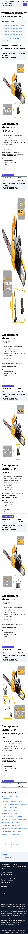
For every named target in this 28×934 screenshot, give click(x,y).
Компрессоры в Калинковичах (11, 825)
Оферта (4, 902)
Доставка (5, 896)
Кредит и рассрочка (8, 893)
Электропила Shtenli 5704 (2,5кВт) (13, 31)
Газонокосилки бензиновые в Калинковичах (10, 835)
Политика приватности (9, 899)
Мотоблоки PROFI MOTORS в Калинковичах (14, 845)
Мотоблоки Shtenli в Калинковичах (12, 801)
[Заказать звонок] (25, 4)
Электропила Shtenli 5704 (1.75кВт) (14, 25)
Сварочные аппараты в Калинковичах (13, 816)
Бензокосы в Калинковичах (10, 810)
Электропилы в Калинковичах (10, 848)
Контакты (5, 890)
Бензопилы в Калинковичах (10, 807)
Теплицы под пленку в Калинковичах (12, 839)
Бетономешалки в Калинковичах (11, 831)
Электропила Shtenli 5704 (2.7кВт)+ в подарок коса (12, 40)
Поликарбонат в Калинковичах (11, 822)
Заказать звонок (8, 175)
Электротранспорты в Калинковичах (12, 842)
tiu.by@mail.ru (9, 881)
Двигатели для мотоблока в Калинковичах (14, 828)
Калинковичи (7, 857)
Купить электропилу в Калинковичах (14, 1)
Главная (5, 854)
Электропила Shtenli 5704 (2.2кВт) (13, 28)
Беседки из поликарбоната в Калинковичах (14, 804)
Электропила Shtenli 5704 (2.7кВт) (13, 34)
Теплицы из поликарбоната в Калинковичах (10, 797)
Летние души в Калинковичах (10, 813)
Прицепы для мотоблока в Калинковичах (14, 819)
